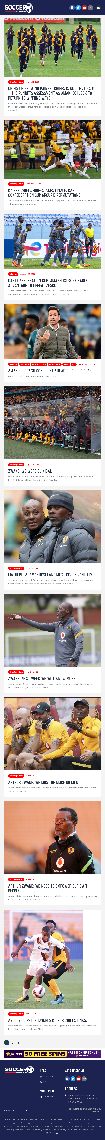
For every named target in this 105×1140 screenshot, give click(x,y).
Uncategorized (16, 82)
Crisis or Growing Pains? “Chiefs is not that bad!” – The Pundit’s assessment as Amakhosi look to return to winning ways (51, 93)
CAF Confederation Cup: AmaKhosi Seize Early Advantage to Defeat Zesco (48, 283)
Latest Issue (54, 364)
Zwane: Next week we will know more (41, 678)
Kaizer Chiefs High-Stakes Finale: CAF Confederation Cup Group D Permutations (44, 193)
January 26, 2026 (27, 274)
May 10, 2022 (31, 879)
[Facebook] (72, 7)
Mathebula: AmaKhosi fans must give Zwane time (51, 574)
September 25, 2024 (87, 364)
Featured (25, 364)
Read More (55, 1133)
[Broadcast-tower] (90, 7)
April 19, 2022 (31, 1013)
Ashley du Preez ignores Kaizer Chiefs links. (47, 1020)
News (66, 364)
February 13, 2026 (33, 184)
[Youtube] (84, 7)
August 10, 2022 (33, 464)
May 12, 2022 (31, 775)
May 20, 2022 (32, 672)
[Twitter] (78, 7)
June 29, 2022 (32, 568)
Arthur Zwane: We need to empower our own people (47, 888)
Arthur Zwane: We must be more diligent (44, 782)
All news (13, 274)
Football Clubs (39, 364)
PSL (73, 364)
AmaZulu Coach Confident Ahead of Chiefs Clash (51, 370)
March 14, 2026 (32, 82)
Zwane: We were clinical (30, 471)
